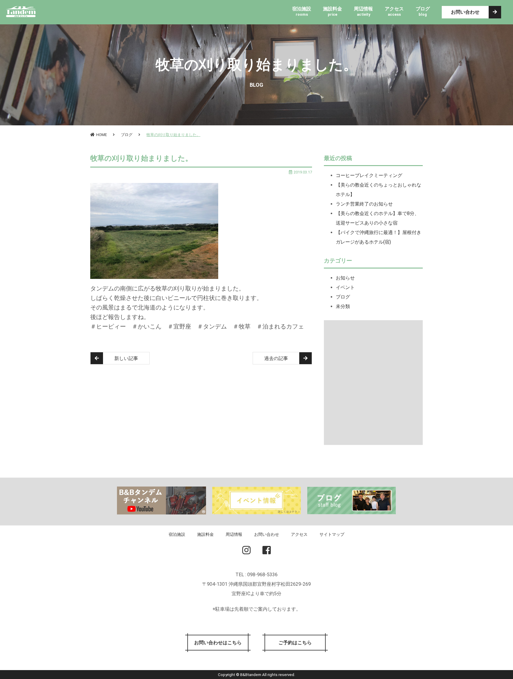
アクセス (299, 534)
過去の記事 (276, 358)
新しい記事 (126, 358)
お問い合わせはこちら (218, 642)
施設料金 (205, 534)
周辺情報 (234, 534)
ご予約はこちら (295, 642)
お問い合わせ (465, 12)
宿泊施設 (177, 534)
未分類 (343, 306)
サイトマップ (331, 534)
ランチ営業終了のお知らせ (364, 204)
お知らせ (345, 278)
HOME (101, 134)
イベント (345, 287)
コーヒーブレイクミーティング (369, 175)
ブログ (126, 134)
